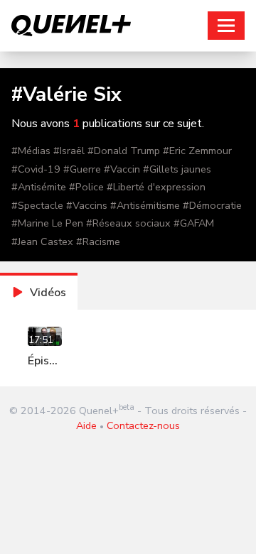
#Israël (69, 150)
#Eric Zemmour (197, 150)
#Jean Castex (42, 241)
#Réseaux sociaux (128, 223)
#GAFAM (194, 223)
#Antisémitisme (145, 205)
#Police (86, 187)
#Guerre (82, 169)
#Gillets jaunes (177, 169)
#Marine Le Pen (47, 223)
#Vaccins (86, 205)
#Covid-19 (35, 169)
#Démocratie (212, 205)
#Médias (30, 150)
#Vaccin (122, 169)
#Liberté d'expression (156, 187)
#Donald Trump (123, 150)
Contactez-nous (143, 425)
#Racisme (98, 241)
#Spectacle (37, 205)
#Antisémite (38, 187)
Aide (86, 425)
